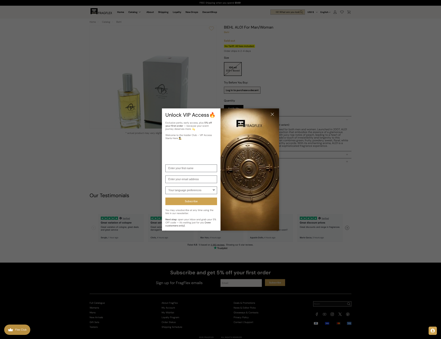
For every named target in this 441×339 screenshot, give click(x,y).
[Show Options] (214, 190)
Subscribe (191, 201)
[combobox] (190, 190)
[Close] (272, 114)
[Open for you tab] (433, 331)
